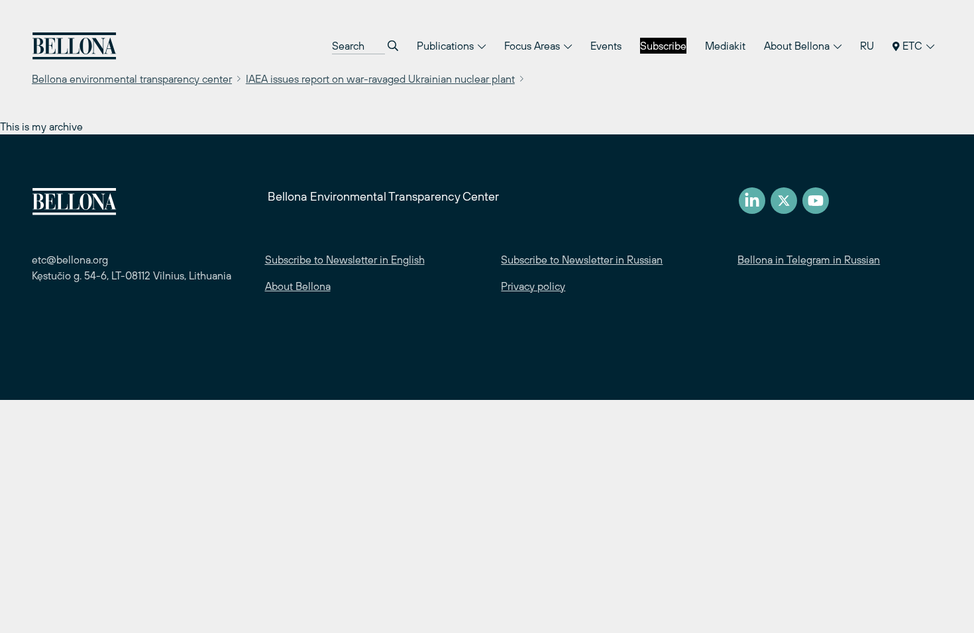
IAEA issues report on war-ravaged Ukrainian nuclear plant (380, 79)
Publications (446, 46)
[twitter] (784, 200)
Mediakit (725, 46)
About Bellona (798, 46)
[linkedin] (752, 200)
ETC (912, 46)
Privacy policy (533, 286)
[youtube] (815, 200)
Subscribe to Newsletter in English (345, 260)
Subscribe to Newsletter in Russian (582, 260)
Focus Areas (533, 46)
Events (606, 46)
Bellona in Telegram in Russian (808, 260)
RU (867, 46)
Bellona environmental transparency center (132, 79)
